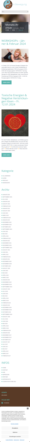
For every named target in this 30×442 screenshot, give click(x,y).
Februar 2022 (7, 238)
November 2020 (7, 263)
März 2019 (6, 300)
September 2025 (7, 197)
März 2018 (6, 328)
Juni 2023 (5, 213)
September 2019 (7, 286)
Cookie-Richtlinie (9, 439)
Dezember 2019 (7, 282)
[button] (27, 408)
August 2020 (6, 268)
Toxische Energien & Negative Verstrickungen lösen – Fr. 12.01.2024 (15, 99)
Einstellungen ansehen (15, 436)
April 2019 (6, 298)
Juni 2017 (5, 346)
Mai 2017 (5, 349)
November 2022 (7, 224)
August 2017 (6, 342)
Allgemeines (6, 175)
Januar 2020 (6, 279)
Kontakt (5, 370)
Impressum (22, 439)
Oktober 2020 (7, 266)
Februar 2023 (7, 217)
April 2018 (6, 325)
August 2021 (6, 250)
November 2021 (7, 245)
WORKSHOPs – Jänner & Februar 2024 (14, 42)
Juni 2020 (5, 270)
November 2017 (7, 337)
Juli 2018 (5, 319)
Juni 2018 (5, 321)
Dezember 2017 (7, 335)
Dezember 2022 (7, 222)
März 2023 (6, 215)
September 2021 (7, 247)
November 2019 (7, 284)
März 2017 (6, 353)
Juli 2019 (5, 291)
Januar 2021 (6, 259)
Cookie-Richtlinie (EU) (9, 381)
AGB (4, 372)
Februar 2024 (7, 206)
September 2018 (7, 314)
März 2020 (6, 277)
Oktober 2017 (7, 339)
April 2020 (6, 275)
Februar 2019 (7, 302)
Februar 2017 (7, 355)
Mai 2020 (5, 273)
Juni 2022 (5, 231)
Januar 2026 (6, 194)
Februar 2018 (7, 330)
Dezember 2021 (7, 243)
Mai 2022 (5, 233)
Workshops (6, 182)
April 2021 (6, 254)
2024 (13, 30)
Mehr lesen (6, 82)
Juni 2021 (5, 252)
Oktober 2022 (7, 226)
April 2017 (6, 351)
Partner (5, 377)
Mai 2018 (5, 323)
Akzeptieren (15, 428)
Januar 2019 (6, 305)
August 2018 (6, 316)
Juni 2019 (5, 293)
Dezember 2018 (7, 307)
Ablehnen (15, 432)
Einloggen (4, 395)
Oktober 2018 (7, 312)
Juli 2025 (5, 199)
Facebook (6, 402)
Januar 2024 (6, 208)
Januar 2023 (6, 220)
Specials (5, 180)
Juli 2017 (5, 344)
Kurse (4, 178)
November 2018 (7, 309)
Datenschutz (16, 439)
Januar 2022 (6, 240)
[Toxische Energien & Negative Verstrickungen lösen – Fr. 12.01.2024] (15, 122)
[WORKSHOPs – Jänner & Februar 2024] (15, 55)
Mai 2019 (5, 296)
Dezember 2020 (7, 261)
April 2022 (6, 236)
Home (7, 30)
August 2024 (6, 203)
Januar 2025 (6, 201)
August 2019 (6, 289)
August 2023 (6, 210)
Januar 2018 (6, 332)
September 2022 (7, 229)
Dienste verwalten (14, 423)
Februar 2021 (7, 256)
